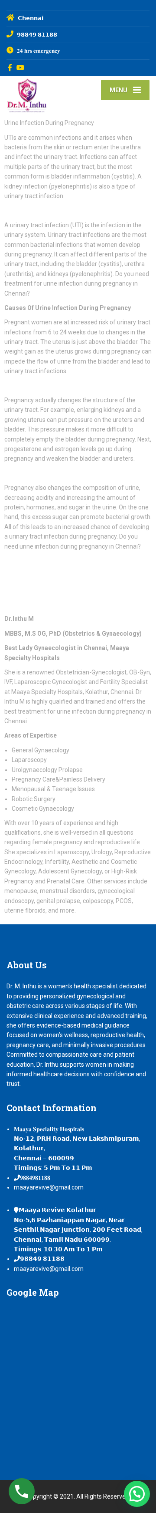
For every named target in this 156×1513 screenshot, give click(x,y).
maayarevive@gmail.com (49, 1187)
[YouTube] (20, 67)
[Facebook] (10, 67)
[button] (137, 1494)
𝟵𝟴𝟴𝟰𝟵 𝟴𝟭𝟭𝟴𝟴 (42, 1258)
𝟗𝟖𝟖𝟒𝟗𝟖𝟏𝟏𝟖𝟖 (35, 1177)
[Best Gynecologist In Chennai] (42, 94)
